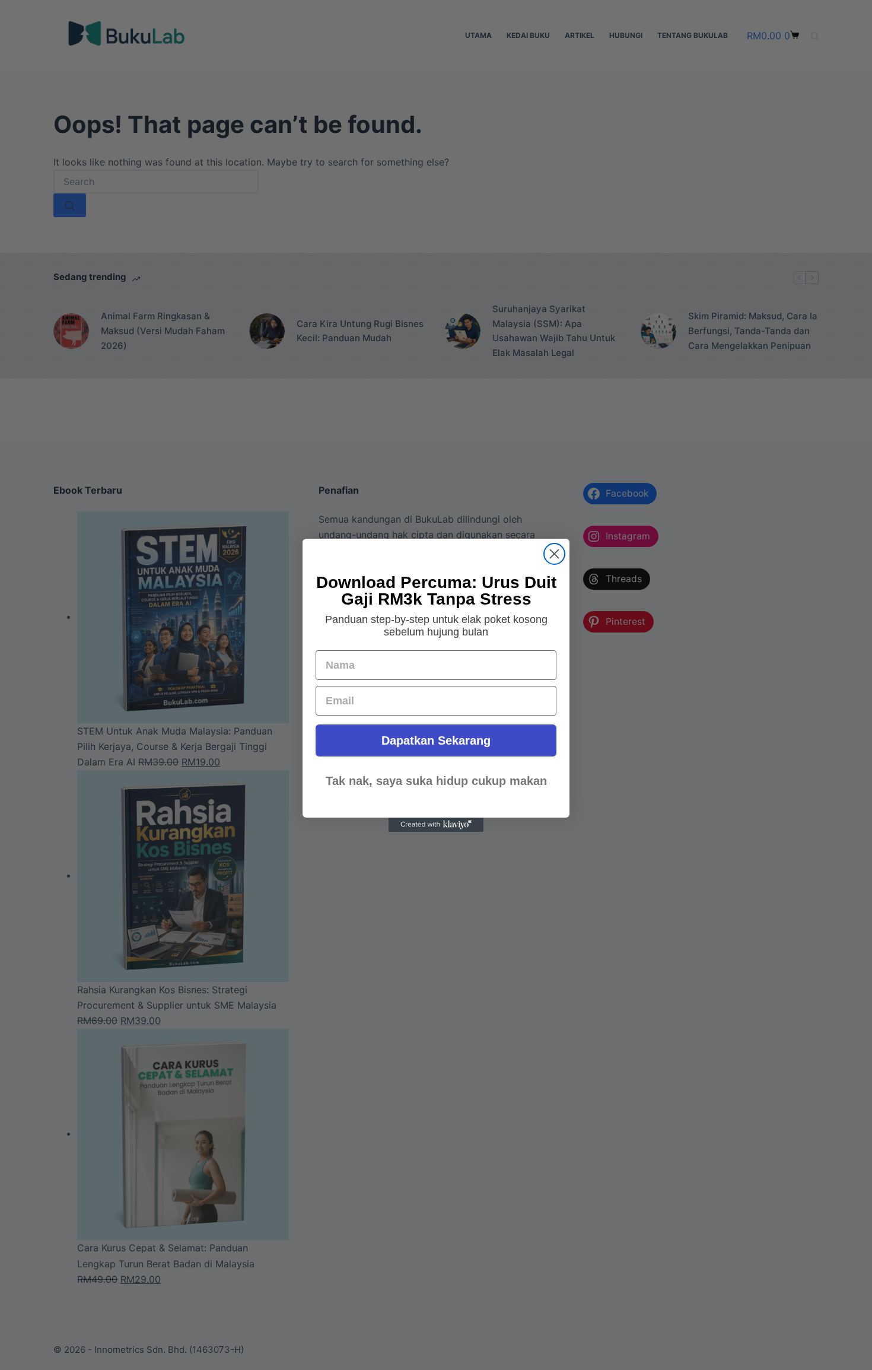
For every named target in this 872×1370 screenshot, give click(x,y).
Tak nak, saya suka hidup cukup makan (436, 780)
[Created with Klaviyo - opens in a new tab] (436, 825)
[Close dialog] (554, 553)
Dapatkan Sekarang (436, 740)
